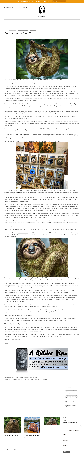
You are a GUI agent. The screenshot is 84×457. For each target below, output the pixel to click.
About (61, 21)
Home (21, 21)
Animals (12, 377)
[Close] (81, 425)
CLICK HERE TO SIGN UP (59, 1)
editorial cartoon (23, 232)
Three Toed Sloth (42, 379)
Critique (22, 379)
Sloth (36, 379)
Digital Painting (23, 377)
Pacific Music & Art (20, 134)
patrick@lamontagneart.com (70, 422)
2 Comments (33, 30)
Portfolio (35, 21)
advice (9, 379)
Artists (16, 377)
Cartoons (27, 21)
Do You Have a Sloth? (17, 33)
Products (35, 377)
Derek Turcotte (36, 213)
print (31, 121)
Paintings (29, 377)
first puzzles (16, 192)
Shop (56, 21)
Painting (32, 379)
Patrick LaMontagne (23, 30)
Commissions (49, 21)
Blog (42, 21)
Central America (15, 379)
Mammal (27, 379)
